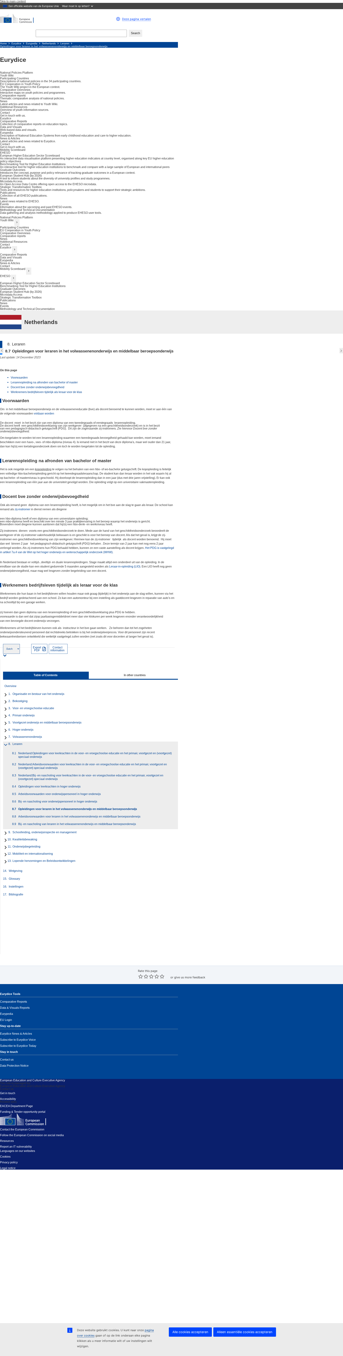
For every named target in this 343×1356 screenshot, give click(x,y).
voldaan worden (44, 413)
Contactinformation (57, 649)
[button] (118, 19)
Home (3, 43)
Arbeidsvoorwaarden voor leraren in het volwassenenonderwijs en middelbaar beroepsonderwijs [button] (341, 350)
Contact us (7, 1059)
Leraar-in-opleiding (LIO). (125, 566)
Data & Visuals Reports (15, 1007)
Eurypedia (31, 43)
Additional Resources (13, 241)
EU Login (6, 1019)
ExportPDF (37, 649)
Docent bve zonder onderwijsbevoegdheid (37, 387)
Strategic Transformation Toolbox (21, 297)
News (3, 238)
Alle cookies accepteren (190, 1332)
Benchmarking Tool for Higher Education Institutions (33, 286)
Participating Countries (14, 227)
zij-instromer (22, 509)
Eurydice (16, 43)
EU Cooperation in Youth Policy (20, 230)
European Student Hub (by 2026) (21, 291)
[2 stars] (143, 976)
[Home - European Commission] (44, 19)
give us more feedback (189, 977)
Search (135, 33)
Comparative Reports (13, 254)
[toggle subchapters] (5, 695)
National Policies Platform (16, 217)
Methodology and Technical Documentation (27, 308)
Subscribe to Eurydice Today (18, 1045)
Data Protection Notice (14, 1065)
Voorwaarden (19, 377)
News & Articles (10, 263)
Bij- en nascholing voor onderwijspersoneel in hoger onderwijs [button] (1, 350)
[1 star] (140, 976)
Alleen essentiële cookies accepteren (244, 1332)
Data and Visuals (11, 257)
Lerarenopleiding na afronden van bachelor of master (44, 382)
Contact (5, 244)
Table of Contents (46, 675)
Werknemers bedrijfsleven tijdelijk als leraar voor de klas (46, 392)
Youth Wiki (7, 220)
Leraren (64, 43)
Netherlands (49, 43)
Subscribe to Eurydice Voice (18, 1039)
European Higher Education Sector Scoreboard (30, 283)
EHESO (5, 276)
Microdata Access (11, 294)
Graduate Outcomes (12, 288)
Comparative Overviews (15, 233)
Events (4, 306)
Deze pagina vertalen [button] (136, 19)
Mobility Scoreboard (12, 268)
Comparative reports (13, 236)
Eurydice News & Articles (16, 1033)
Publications (8, 300)
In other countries (135, 675)
